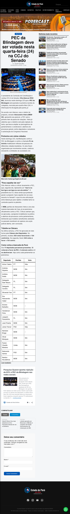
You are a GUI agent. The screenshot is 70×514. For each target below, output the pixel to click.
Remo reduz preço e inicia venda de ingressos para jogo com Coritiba (57, 70)
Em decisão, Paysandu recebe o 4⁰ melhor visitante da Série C (57, 37)
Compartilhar (15, 414)
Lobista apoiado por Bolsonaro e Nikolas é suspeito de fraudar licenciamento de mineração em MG (26, 424)
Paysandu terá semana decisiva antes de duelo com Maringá (56, 109)
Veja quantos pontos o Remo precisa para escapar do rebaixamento (57, 85)
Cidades (23, 10)
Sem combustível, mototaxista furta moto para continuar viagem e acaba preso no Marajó (57, 93)
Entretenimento (48, 10)
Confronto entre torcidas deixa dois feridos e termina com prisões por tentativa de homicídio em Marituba (57, 62)
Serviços (66, 10)
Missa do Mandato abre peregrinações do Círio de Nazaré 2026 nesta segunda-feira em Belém (58, 101)
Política (38, 10)
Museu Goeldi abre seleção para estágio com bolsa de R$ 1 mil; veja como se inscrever (57, 78)
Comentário (7, 447)
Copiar (5, 414)
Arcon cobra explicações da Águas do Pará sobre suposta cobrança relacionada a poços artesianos (57, 45)
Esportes (30, 10)
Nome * (6, 459)
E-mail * (6, 466)
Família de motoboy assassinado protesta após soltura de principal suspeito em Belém (57, 54)
